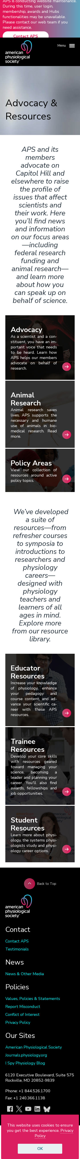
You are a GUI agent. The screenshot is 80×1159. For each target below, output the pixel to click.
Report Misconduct (22, 1006)
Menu (62, 45)
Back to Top (46, 883)
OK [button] (40, 1148)
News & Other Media (24, 974)
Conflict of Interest (22, 1014)
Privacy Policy (17, 1022)
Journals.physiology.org (26, 1055)
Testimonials (17, 949)
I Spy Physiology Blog (25, 1063)
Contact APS (25, 36)
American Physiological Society (33, 1047)
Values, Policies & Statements (32, 998)
